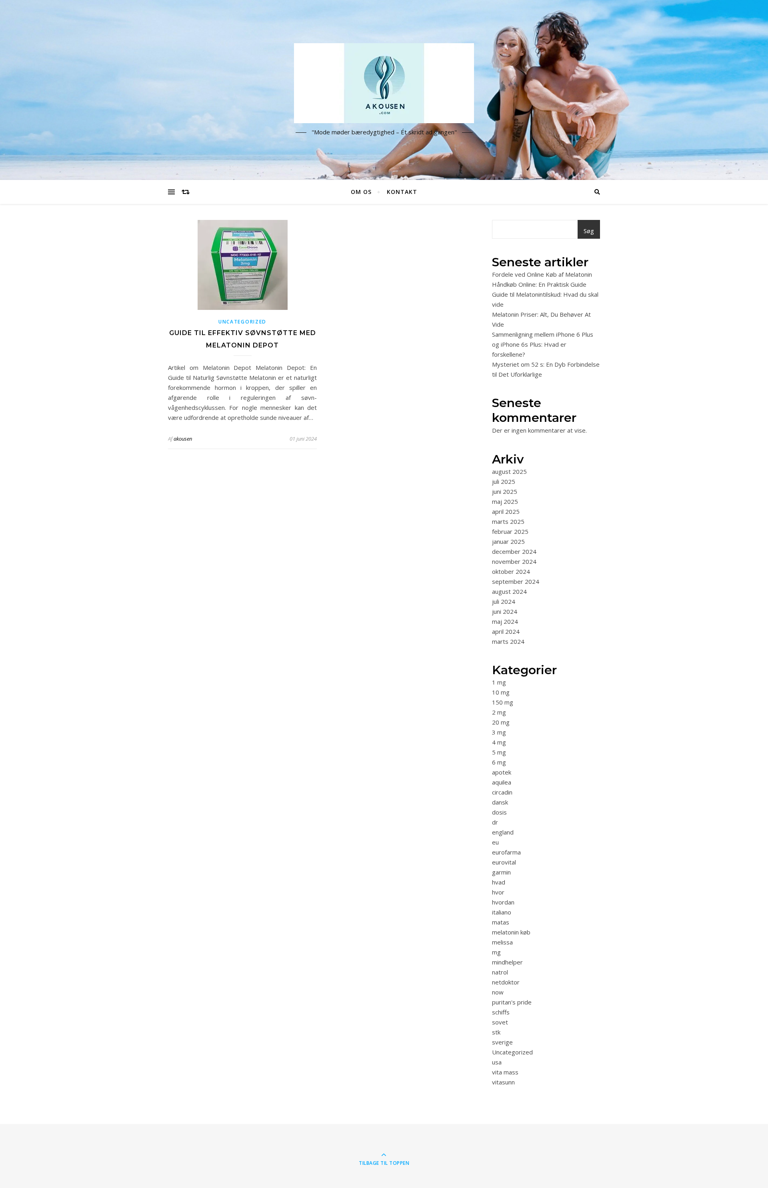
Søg (589, 231)
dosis (499, 812)
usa (497, 1062)
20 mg (501, 722)
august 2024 (509, 591)
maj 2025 (505, 501)
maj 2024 (505, 621)
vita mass (505, 1072)
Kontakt (402, 192)
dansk (500, 802)
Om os (361, 192)
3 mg (499, 732)
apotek (501, 772)
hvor (498, 892)
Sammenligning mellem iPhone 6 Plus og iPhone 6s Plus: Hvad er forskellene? (542, 344)
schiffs (501, 1012)
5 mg (499, 752)
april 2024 (506, 631)
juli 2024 (503, 601)
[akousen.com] (384, 83)
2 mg (499, 712)
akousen (183, 438)
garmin (501, 872)
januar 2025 (508, 541)
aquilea (501, 782)
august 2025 (509, 471)
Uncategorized (242, 321)
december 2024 (514, 551)
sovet (500, 1022)
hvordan (503, 902)
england (503, 832)
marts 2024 (508, 641)
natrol (500, 972)
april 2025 (506, 511)
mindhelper (507, 962)
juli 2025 (503, 481)
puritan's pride (512, 1002)
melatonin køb (511, 932)
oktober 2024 (511, 571)
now (498, 992)
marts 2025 (508, 521)
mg (496, 952)
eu (495, 842)
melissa (502, 942)
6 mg (499, 762)
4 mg (499, 742)
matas (500, 922)
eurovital (504, 862)
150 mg (502, 702)
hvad (498, 882)
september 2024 (515, 581)
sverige (502, 1042)
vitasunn (503, 1082)
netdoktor (506, 982)
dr (495, 822)
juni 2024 (504, 611)
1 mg (499, 682)
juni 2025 (504, 491)
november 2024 (514, 561)
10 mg (501, 692)
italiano (501, 912)
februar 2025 (510, 531)
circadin (502, 792)
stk (496, 1032)
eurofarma (506, 852)
